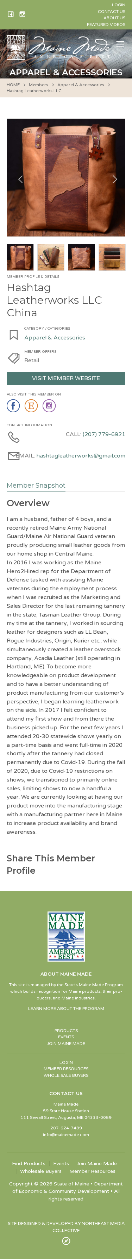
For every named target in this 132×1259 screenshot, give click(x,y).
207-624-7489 (66, 1128)
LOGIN (66, 1062)
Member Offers (40, 352)
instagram (50, 406)
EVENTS (66, 1036)
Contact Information (29, 425)
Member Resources (92, 1171)
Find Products (28, 1163)
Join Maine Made (97, 1163)
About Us (114, 17)
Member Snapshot (36, 485)
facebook (14, 406)
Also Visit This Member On (34, 394)
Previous (19, 177)
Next (112, 177)
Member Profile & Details (33, 277)
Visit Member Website (66, 378)
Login (118, 4)
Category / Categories (47, 328)
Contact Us (111, 11)
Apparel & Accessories (80, 84)
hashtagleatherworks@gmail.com (80, 455)
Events (61, 1163)
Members (38, 84)
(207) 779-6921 (104, 434)
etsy (32, 406)
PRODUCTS (66, 1030)
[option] (66, 177)
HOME (13, 84)
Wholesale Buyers (41, 1171)
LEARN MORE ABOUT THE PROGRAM (66, 1008)
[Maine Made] (60, 56)
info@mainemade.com (66, 1134)
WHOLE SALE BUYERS (66, 1075)
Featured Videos (106, 24)
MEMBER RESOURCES (66, 1068)
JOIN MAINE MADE (66, 1043)
